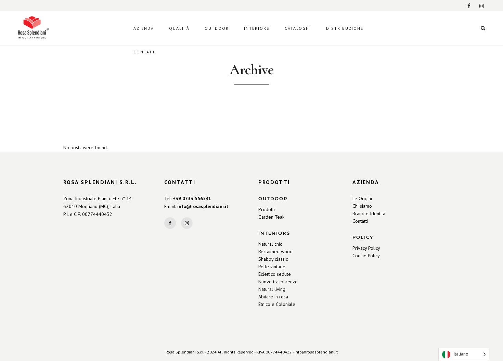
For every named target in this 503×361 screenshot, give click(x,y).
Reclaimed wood (275, 251)
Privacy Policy (366, 248)
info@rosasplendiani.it (203, 206)
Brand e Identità (368, 213)
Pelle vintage (271, 266)
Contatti (360, 221)
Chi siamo (362, 206)
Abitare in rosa (273, 297)
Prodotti (266, 209)
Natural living (271, 289)
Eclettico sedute (274, 274)
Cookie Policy (366, 256)
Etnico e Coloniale (276, 304)
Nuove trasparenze (278, 282)
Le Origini (362, 198)
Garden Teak (271, 217)
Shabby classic (273, 259)
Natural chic (270, 244)
